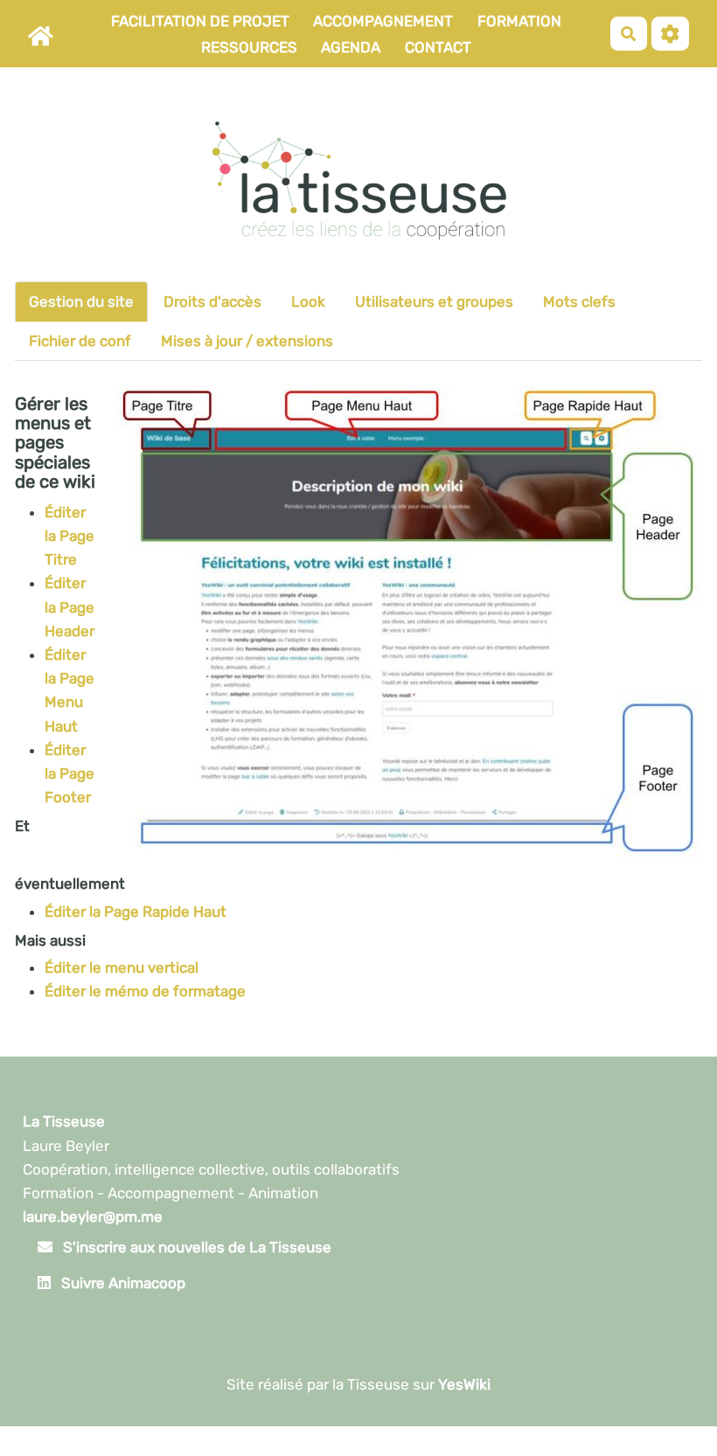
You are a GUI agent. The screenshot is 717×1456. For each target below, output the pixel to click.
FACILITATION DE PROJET (200, 21)
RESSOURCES (249, 47)
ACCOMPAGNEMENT (383, 21)
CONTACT (438, 47)
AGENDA (350, 47)
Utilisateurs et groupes (434, 301)
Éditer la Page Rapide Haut (135, 911)
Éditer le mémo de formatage (145, 991)
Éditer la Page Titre (69, 535)
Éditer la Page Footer (69, 773)
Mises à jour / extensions (247, 341)
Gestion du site (81, 301)
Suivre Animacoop (121, 1283)
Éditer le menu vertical (121, 967)
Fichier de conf (80, 341)
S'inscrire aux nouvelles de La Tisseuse (195, 1247)
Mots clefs (579, 301)
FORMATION (519, 21)
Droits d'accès (212, 301)
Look (308, 301)
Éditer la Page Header (69, 606)
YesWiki (464, 1384)
